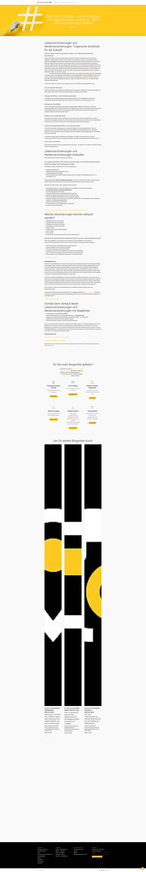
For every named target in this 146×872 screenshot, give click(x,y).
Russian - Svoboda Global (65, 857)
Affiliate (75, 854)
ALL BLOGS (49, 673)
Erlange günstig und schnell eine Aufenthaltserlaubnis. (55, 377)
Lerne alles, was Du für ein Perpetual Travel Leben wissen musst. (90, 354)
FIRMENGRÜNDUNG (50, 675)
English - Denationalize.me (65, 851)
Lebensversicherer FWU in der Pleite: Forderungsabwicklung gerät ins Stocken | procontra (80, 68)
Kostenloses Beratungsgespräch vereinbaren (80, 190)
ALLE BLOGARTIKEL (55, 673)
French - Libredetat (63, 854)
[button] (55, 358)
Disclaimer (49, 863)
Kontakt (48, 858)
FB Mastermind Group (78, 851)
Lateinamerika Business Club (79, 855)
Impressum (49, 860)
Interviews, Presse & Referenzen (53, 855)
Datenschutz (49, 861)
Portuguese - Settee (64, 855)
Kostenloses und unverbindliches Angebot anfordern (58, 190)
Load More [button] (49, 701)
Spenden (75, 852)
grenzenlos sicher (84, 264)
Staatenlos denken (50, 852)
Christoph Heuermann (51, 851)
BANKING (67, 675)
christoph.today (72, 338)
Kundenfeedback (50, 857)
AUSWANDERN (86, 675)
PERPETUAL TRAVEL (51, 677)
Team (48, 854)
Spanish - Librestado (64, 852)
